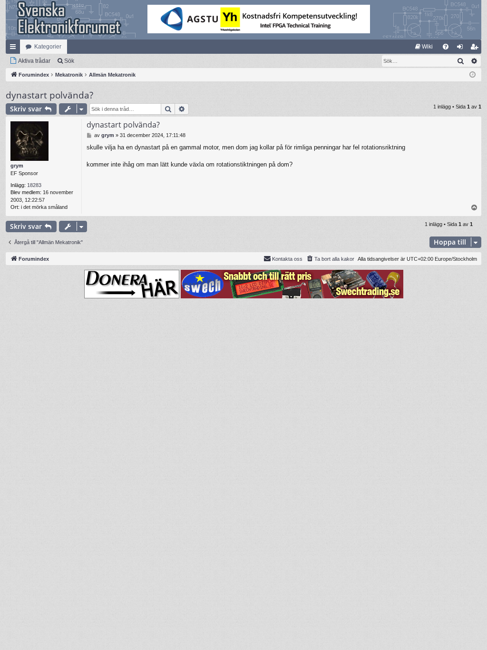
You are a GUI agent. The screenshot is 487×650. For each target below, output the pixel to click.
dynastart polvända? (49, 95)
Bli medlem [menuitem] (476, 48)
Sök (69, 61)
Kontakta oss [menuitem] (287, 259)
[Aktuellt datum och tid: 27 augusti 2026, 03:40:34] (472, 74)
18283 (34, 185)
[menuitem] (423, 46)
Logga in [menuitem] (462, 48)
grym (16, 165)
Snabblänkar (15, 48)
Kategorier (47, 46)
